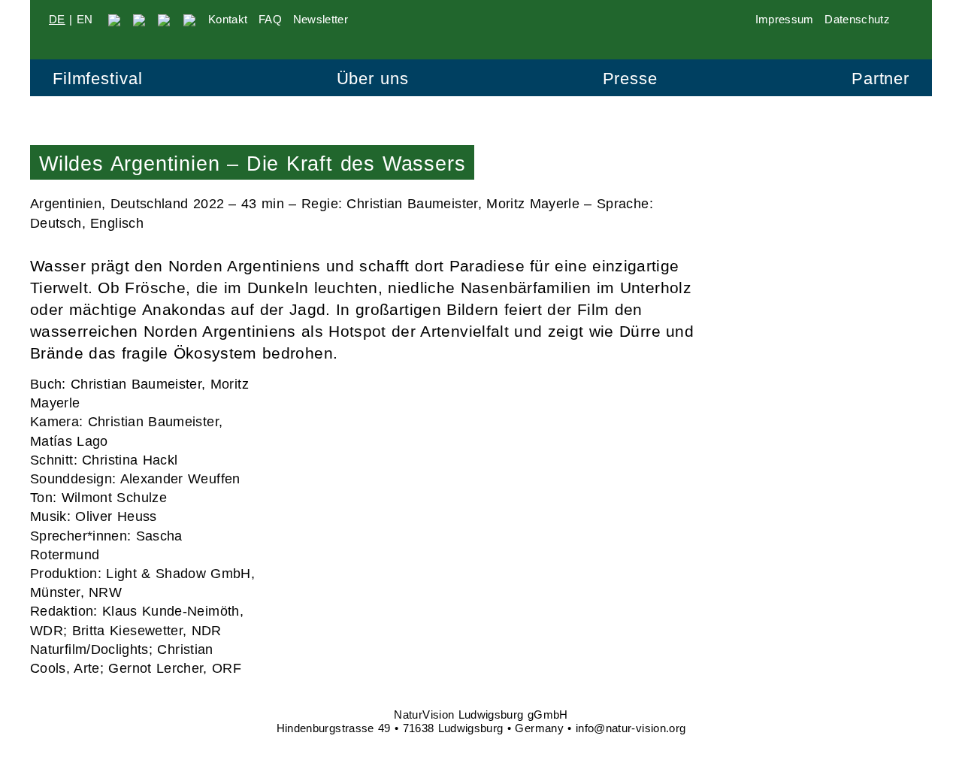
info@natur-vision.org (631, 728)
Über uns (373, 78)
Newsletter (321, 19)
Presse (630, 78)
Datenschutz (857, 19)
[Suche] (907, 19)
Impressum (784, 19)
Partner (880, 78)
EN (85, 19)
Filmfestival (97, 78)
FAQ (270, 19)
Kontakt (228, 19)
